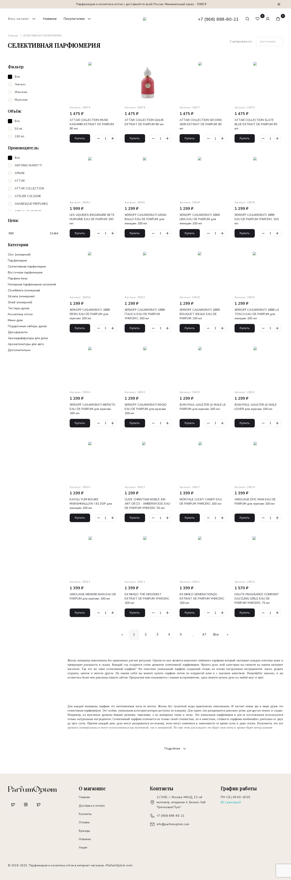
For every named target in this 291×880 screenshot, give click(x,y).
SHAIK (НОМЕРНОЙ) (20, 302)
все (216, 634)
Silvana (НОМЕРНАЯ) (21, 296)
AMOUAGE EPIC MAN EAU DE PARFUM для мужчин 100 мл (255, 501)
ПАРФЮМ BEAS (18, 278)
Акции (83, 848)
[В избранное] (113, 66)
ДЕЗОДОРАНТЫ (17, 332)
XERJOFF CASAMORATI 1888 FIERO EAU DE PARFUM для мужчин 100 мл (90, 314)
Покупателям (74, 19)
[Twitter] (26, 804)
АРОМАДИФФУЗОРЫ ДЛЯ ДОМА (28, 338)
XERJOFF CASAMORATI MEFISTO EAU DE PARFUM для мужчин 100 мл (92, 409)
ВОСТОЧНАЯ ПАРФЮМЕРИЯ (25, 272)
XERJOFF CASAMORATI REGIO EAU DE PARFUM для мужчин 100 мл (146, 409)
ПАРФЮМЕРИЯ (17, 260)
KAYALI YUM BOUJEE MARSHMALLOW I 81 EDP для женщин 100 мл (91, 503)
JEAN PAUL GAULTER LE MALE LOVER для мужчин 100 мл (256, 407)
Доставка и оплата (92, 806)
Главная (84, 797)
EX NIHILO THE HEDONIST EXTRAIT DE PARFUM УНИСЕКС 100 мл (147, 598)
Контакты (85, 814)
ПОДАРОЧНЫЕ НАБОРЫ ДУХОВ (27, 326)
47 (204, 634)
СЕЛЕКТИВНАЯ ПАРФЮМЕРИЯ (27, 266)
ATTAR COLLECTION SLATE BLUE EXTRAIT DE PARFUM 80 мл (256, 124)
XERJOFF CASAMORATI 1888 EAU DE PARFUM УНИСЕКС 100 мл (257, 219)
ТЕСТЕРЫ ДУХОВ (18, 308)
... (192, 634)
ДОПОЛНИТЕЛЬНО (19, 350)
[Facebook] (13, 804)
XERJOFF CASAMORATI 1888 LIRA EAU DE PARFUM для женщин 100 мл (200, 219)
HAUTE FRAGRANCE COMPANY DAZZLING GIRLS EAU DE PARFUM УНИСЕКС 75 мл (257, 598)
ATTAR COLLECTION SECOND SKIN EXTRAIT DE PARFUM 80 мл (201, 124)
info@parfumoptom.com (173, 824)
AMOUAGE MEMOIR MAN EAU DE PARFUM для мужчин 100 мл (93, 596)
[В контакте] (38, 804)
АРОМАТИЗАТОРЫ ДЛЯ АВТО (26, 344)
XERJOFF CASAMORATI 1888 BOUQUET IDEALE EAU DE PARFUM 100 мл (200, 314)
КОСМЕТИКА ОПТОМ (20, 314)
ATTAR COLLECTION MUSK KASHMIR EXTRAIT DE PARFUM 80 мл (92, 124)
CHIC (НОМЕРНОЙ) (19, 255)
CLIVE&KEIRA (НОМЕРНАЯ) (24, 290)
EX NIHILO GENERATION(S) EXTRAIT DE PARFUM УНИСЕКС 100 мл (202, 598)
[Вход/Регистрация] (268, 19)
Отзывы (84, 822)
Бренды (84, 831)
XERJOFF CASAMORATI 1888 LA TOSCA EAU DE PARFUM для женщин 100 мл (257, 314)
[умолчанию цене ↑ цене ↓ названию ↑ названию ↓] (269, 41)
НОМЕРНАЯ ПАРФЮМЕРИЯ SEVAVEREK (32, 284)
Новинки (50, 19)
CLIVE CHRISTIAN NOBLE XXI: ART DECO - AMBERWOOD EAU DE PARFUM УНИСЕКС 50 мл (147, 503)
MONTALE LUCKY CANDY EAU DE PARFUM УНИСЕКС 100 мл (201, 501)
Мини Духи (15, 320)
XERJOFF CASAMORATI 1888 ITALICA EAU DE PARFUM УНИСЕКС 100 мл (145, 314)
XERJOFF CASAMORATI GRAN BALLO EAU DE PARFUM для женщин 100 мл (145, 219)
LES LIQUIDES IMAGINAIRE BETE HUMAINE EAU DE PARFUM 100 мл (92, 219)
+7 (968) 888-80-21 (218, 19)
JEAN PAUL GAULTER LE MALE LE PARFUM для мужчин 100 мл (203, 407)
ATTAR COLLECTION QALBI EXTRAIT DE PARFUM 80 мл (144, 122)
